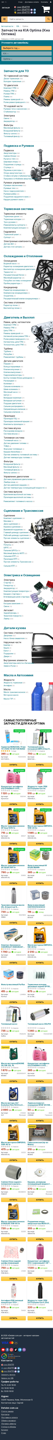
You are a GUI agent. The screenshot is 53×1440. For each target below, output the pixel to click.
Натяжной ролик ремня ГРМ (16, 336)
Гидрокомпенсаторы (13, 375)
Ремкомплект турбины (14, 357)
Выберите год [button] (10, 48)
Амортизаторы (10, 153)
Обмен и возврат (8, 1421)
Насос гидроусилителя (14, 191)
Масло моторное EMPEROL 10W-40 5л (40, 827)
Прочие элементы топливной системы (20, 455)
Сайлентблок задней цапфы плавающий (11, 1262)
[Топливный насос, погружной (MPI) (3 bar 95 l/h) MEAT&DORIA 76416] (39, 737)
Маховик (8, 521)
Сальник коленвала (12, 386)
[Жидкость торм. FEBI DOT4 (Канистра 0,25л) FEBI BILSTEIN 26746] (40, 1291)
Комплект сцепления (13, 518)
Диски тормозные (12, 78)
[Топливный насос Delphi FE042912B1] (40, 1014)
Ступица (7, 167)
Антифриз (8, 685)
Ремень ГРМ (9, 91)
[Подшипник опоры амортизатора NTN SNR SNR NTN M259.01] (40, 1212)
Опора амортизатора (13, 173)
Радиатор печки (11, 305)
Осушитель (9, 296)
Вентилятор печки (12, 308)
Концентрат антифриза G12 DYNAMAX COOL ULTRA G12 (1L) (38, 1064)
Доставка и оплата (32, 2)
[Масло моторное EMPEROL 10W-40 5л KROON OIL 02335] (40, 816)
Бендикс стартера (12, 594)
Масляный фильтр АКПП (14, 553)
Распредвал (9, 381)
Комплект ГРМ (10, 88)
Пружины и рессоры (13, 170)
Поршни (7, 364)
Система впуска (11, 434)
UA (2, 2)
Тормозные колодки (13, 219)
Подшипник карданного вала (16, 197)
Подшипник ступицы (13, 164)
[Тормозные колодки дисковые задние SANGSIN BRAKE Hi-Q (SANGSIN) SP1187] (40, 975)
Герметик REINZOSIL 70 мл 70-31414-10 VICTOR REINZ (13, 748)
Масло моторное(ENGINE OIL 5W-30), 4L (12, 1064)
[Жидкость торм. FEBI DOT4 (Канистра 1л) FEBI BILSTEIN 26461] (40, 777)
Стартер (8, 583)
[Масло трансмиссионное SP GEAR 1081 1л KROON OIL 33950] (13, 856)
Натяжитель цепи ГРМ (14, 342)
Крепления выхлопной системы (17, 494)
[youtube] (3, 1350)
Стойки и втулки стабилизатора (18, 176)
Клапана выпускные (12, 372)
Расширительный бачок (14, 275)
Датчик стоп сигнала (13, 247)
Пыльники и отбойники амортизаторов (21, 179)
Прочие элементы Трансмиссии (18, 562)
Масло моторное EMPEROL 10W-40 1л (13, 1143)
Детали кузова (15, 628)
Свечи (6, 118)
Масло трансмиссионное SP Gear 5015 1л (13, 827)
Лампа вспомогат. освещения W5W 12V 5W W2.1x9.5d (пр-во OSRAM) (39, 1104)
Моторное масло (11, 695)
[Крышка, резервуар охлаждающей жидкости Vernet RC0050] (40, 1172)
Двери (7, 656)
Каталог (4, 1430)
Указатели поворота (13, 616)
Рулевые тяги (10, 188)
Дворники (8, 635)
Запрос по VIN (7, 1378)
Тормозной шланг (11, 234)
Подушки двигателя (12, 403)
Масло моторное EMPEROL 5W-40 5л (40, 946)
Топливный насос (11, 440)
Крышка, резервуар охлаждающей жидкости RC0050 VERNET (39, 1183)
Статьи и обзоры (8, 1427)
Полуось (8, 545)
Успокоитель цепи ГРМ (14, 345)
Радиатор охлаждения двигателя (18, 266)
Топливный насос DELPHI (39, 1024)
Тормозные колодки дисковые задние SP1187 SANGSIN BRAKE (39, 985)
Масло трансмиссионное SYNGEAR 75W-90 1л (13, 1222)
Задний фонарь (10, 613)
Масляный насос (11, 392)
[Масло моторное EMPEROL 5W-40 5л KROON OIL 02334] (40, 935)
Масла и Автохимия (18, 675)
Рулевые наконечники (13, 185)
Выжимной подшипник (13, 530)
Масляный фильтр (11, 467)
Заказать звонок (8, 1375)
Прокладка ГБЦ (10, 419)
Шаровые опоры (11, 162)
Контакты (44, 2)
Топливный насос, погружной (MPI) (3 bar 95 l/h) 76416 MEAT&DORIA (39, 748)
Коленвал (8, 383)
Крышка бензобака (12, 452)
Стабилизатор (10, 112)
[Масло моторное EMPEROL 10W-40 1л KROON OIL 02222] (13, 1133)
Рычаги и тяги (10, 159)
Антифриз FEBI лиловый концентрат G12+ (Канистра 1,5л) (12, 1301)
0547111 (23, 7)
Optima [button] (7, 59)
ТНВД (6, 446)
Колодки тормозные (13, 81)
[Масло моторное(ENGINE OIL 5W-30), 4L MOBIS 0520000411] (13, 1053)
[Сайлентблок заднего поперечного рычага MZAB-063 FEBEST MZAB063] (13, 1172)
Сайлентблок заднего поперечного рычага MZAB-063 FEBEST (11, 1183)
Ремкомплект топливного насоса (18, 501)
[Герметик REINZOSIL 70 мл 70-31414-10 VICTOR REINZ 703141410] (13, 737)
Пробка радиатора (12, 283)
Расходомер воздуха (13, 431)
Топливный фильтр (12, 136)
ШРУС (6, 548)
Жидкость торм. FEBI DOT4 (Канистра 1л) (37, 787)
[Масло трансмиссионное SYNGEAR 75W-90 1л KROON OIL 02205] (13, 1212)
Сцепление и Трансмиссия (23, 510)
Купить (13, 765)
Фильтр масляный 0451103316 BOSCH (36, 906)
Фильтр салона (10, 133)
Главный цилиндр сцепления (16, 532)
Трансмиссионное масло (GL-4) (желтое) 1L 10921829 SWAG (12, 906)
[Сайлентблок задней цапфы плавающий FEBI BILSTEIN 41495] (13, 1251)
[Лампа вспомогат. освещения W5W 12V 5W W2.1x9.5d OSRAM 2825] (40, 1093)
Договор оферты (8, 1424)
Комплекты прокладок (13, 424)
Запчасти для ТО (16, 71)
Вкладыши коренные (13, 398)
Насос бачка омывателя (14, 638)
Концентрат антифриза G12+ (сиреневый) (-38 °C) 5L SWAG (39, 1262)
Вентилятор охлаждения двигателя (19, 269)
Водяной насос (10, 263)
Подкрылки (9, 653)
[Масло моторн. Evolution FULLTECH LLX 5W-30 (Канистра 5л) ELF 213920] (13, 1093)
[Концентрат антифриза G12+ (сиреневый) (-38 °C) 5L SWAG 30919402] (40, 1251)
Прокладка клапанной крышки (17, 421)
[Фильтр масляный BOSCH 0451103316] (40, 895)
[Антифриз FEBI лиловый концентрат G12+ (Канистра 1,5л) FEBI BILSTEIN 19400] (13, 1291)
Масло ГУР (8, 699)
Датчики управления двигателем (18, 479)
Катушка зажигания (12, 603)
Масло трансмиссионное (15, 692)
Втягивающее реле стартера (17, 597)
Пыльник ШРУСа (11, 550)
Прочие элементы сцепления (17, 538)
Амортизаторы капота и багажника (19, 663)
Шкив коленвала (11, 389)
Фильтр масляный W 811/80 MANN (37, 866)
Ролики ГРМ (9, 94)
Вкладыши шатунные (13, 400)
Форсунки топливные (13, 449)
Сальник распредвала (13, 406)
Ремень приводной (12, 99)
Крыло (7, 648)
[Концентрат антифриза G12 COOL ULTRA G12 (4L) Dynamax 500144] (13, 777)
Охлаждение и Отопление (23, 256)
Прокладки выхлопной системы (17, 497)
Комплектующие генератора (16, 591)
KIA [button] (5, 53)
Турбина (7, 351)
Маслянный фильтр (12, 128)
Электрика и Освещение (22, 575)
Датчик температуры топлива (17, 457)
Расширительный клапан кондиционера (21, 298)
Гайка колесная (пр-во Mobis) (38, 1143)
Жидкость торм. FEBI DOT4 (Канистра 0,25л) (38, 1301)
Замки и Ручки (10, 666)
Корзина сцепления (12, 527)
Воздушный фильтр (12, 131)
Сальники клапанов (12, 412)
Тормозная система (18, 209)
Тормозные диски (12, 216)
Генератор (9, 585)
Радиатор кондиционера (15, 290)
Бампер (7, 645)
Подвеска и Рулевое (19, 146)
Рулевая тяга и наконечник (15, 109)
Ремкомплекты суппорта (15, 225)
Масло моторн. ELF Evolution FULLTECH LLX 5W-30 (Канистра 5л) (12, 1104)
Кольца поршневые (12, 366)
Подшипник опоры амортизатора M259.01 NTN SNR (38, 1222)
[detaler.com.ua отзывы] (10, 1356)
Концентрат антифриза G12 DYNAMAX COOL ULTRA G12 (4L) (12, 787)
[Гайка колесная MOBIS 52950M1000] (40, 1133)
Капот (6, 651)
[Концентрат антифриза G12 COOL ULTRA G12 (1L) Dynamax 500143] (40, 1053)
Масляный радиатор (13, 278)
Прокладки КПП (11, 559)
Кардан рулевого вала (14, 199)
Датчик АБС (9, 244)
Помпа (7, 96)
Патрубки (8, 354)
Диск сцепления (11, 524)
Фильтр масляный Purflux (13, 984)
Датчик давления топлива (15, 443)
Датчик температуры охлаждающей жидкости (24, 488)
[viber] (7, 1350)
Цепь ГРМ (8, 330)
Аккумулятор (9, 121)
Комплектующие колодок (15, 228)
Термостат (9, 272)
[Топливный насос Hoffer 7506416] (13, 1014)
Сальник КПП (9, 566)
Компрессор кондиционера (16, 293)
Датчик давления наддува (15, 485)
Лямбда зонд (10, 482)
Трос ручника (10, 222)
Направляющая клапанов (15, 409)
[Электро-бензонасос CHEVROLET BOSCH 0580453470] (13, 935)
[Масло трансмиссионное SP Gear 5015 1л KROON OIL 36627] (13, 816)
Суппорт (8, 237)
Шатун (7, 395)
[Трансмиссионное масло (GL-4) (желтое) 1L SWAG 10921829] (13, 895)
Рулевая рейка (10, 194)
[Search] (48, 19)
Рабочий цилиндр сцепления (16, 535)
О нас (20, 2)
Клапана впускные (12, 369)
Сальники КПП (10, 556)
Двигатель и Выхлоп (19, 317)
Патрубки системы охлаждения (18, 280)
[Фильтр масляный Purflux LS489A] (13, 975)
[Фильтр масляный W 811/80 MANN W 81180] (40, 856)
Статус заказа (7, 1411)
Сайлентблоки (10, 156)
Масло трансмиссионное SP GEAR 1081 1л (13, 866)
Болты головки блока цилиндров (18, 378)
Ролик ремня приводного (15, 102)
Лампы (7, 619)
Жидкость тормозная (13, 683)
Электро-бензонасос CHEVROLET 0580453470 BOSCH (12, 946)
